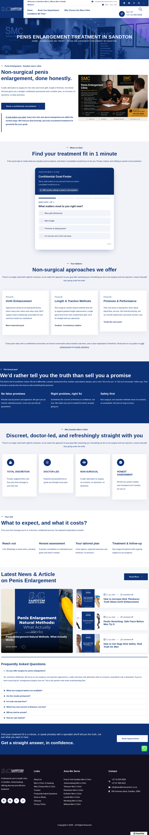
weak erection (132, 315)
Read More (11, 647)
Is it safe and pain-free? (16, 701)
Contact (37, 790)
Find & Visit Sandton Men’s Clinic (77, 779)
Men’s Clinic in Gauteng (44, 783)
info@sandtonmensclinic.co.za (106, 1)
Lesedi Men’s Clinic (72, 797)
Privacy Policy (40, 804)
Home (30, 10)
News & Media (40, 797)
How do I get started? (15, 718)
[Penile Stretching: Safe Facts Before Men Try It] (88, 620)
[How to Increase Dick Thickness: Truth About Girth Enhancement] (88, 598)
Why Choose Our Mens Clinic (77, 10)
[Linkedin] (124, 3)
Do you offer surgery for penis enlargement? (26, 671)
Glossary (37, 801)
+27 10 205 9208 (134, 15)
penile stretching (82, 347)
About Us (38, 779)
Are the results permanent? (18, 696)
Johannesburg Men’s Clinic (75, 783)
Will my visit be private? (16, 712)
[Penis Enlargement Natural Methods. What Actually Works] (37, 621)
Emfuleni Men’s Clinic (73, 794)
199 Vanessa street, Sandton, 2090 (125, 791)
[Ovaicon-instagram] (138, 3)
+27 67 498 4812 (119, 783)
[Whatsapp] (143, 3)
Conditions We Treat (36, 14)
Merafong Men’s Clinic (73, 801)
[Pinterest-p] (134, 3)
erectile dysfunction (115, 315)
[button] (74, 671)
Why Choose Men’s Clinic (44, 787)
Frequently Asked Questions (45, 794)
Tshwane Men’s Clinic (73, 787)
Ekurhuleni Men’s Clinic (73, 790)
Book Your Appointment (48, 10)
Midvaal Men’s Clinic (72, 804)
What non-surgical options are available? (24, 691)
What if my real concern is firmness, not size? (26, 707)
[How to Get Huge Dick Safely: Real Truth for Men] (88, 643)
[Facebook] (129, 3)
